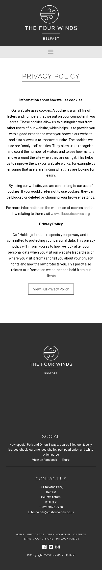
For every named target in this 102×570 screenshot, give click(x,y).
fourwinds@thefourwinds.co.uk (52, 512)
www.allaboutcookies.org (70, 214)
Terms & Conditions (37, 538)
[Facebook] (44, 546)
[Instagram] (57, 546)
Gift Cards (35, 534)
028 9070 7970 (52, 507)
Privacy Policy (68, 538)
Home (20, 534)
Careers (80, 534)
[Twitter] (51, 546)
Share (66, 460)
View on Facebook (44, 460)
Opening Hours (59, 534)
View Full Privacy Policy (51, 289)
